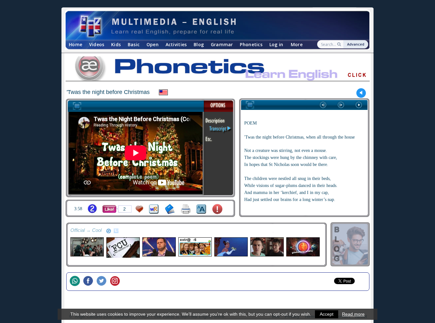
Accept (326, 314)
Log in (276, 44)
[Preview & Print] (186, 209)
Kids (116, 44)
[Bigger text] (201, 209)
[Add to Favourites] (139, 209)
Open (152, 44)
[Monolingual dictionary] (170, 209)
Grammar (222, 44)
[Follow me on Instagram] (116, 281)
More (297, 44)
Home (75, 44)
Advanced (355, 44)
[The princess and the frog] (230, 246)
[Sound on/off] (361, 92)
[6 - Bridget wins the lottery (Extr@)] (194, 246)
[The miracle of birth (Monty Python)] (86, 246)
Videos (96, 44)
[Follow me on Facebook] (89, 281)
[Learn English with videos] (212, 25)
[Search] (339, 44)
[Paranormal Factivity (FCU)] (122, 248)
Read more (353, 314)
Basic (133, 44)
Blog (199, 44)
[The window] (266, 246)
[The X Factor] (158, 246)
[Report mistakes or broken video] (217, 209)
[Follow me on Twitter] (103, 281)
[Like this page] (109, 209)
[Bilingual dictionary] (154, 209)
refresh (108, 230)
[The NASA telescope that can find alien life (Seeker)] (302, 246)
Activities (176, 44)
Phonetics (251, 44)
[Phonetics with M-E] (217, 69)
